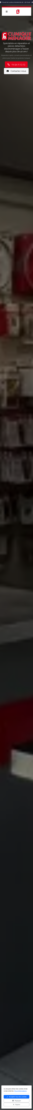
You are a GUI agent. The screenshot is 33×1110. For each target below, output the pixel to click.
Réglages (18, 1101)
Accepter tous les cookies (18, 1097)
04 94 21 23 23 (18, 64)
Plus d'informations (20, 1091)
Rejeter (17, 1105)
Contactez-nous (18, 71)
